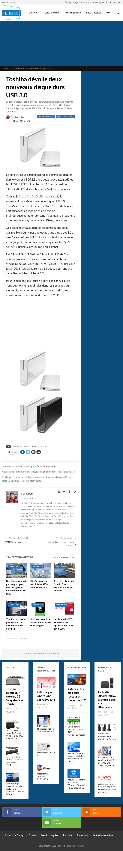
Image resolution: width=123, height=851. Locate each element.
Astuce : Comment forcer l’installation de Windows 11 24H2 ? (76, 757)
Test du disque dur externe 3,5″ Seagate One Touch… (14, 696)
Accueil (5, 2)
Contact (13, 2)
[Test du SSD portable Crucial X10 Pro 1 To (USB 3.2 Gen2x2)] (12, 724)
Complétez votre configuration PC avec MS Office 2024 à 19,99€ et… (107, 761)
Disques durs (61, 117)
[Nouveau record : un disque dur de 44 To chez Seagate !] (40, 608)
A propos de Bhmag (14, 835)
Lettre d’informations (103, 835)
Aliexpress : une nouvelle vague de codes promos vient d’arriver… (107, 788)
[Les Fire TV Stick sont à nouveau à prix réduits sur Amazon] (104, 727)
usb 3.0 (43, 447)
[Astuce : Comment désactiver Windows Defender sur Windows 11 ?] (74, 773)
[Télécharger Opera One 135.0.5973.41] (46, 682)
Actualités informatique (46, 117)
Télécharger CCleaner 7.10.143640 (42, 776)
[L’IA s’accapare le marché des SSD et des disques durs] (40, 570)
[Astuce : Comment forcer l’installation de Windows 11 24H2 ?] (74, 747)
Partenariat (82, 835)
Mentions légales (49, 835)
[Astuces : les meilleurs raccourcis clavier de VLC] (77, 679)
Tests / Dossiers (51, 12)
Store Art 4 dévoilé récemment (38, 196)
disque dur (17, 447)
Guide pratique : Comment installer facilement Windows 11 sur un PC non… (15, 788)
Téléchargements (72, 12)
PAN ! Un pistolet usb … (16, 542)
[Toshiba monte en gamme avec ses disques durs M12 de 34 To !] (16, 608)
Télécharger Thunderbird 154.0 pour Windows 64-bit (45, 730)
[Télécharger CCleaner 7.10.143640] (43, 767)
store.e (26, 447)
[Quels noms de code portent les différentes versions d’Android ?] (74, 721)
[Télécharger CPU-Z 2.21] (43, 746)
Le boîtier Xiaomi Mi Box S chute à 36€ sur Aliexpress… (107, 699)
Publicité (67, 835)
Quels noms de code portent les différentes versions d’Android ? (77, 730)
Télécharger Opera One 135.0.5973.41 (46, 695)
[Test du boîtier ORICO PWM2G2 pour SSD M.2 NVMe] (12, 751)
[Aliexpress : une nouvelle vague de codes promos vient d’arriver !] (104, 778)
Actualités (34, 12)
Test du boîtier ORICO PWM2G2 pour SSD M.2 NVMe (14, 761)
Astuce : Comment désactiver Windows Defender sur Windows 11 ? (77, 783)
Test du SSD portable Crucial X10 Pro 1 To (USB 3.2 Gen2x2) (14, 734)
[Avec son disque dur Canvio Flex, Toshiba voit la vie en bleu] (64, 570)
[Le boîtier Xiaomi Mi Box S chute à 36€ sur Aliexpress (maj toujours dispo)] (107, 682)
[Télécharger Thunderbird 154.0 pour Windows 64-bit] (43, 720)
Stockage (71, 117)
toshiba (34, 447)
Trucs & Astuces (93, 12)
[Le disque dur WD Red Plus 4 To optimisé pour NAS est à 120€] (64, 608)
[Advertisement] (61, 44)
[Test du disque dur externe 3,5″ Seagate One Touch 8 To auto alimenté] (15, 679)
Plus (108, 12)
